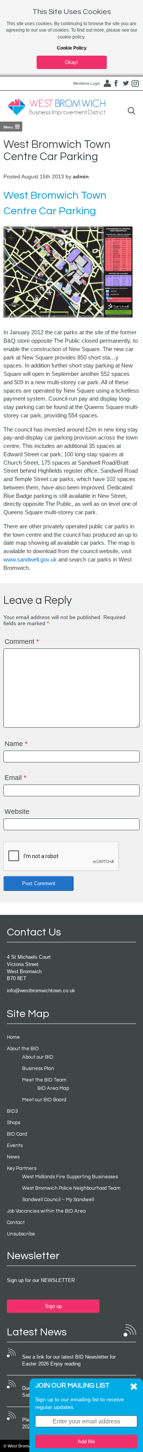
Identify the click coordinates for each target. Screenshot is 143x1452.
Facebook (116, 83)
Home (13, 1037)
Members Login (86, 83)
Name (16, 744)
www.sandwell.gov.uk (30, 559)
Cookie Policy (72, 48)
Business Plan (38, 1068)
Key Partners (21, 1168)
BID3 (12, 1111)
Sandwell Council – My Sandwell (58, 1199)
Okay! (71, 62)
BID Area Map (53, 1088)
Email (15, 777)
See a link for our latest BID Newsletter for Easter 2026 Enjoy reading (69, 1360)
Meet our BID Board (44, 1099)
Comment (22, 641)
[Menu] (11, 126)
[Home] (56, 107)
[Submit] (131, 111)
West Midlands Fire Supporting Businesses (70, 1176)
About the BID (23, 1048)
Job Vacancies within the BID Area (46, 1211)
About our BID (37, 1057)
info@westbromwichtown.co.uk (41, 990)
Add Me (86, 1441)
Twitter (126, 83)
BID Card (17, 1134)
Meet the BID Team (44, 1080)
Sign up (53, 1306)
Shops (13, 1122)
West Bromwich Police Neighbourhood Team (71, 1188)
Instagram (135, 83)
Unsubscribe (21, 1234)
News (13, 1157)
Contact (16, 1222)
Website (17, 811)
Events (14, 1145)
